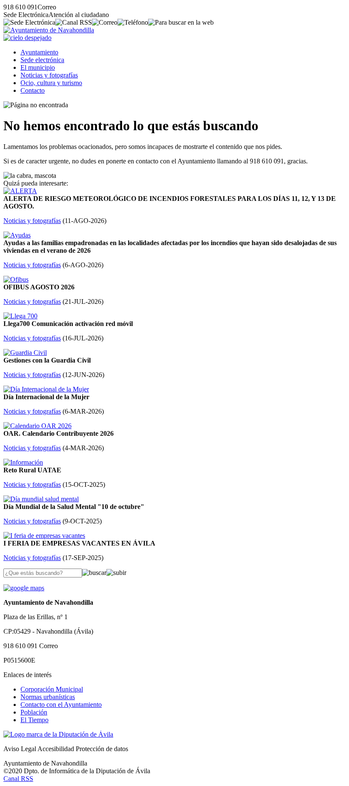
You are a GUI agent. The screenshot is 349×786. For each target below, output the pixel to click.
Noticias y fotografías (49, 75)
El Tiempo (34, 719)
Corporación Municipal (51, 689)
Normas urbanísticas (47, 696)
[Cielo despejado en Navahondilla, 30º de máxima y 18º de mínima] (27, 37)
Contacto (32, 90)
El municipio (37, 67)
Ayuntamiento (39, 52)
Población (33, 712)
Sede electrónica (42, 59)
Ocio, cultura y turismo (51, 82)
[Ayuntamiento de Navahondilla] (48, 30)
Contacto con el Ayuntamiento (61, 704)
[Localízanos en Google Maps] (23, 588)
